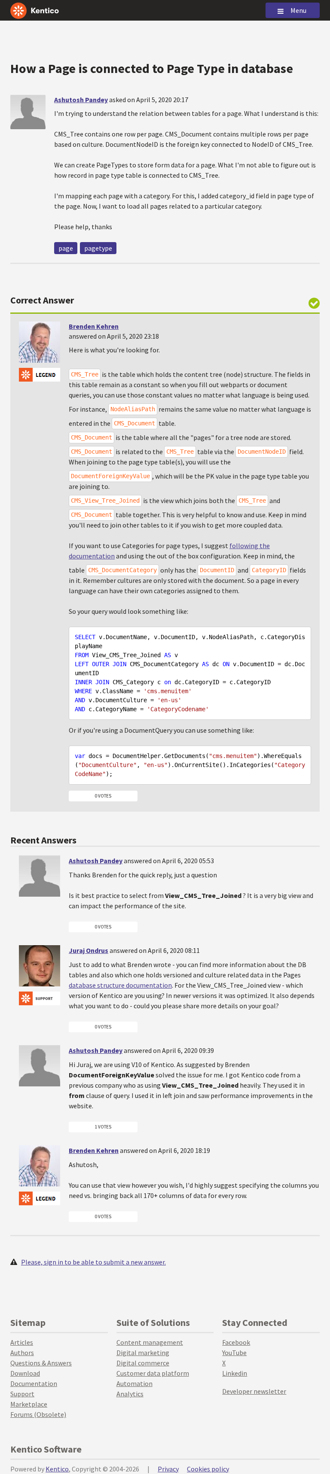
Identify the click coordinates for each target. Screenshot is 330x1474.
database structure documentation (120, 985)
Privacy (168, 1469)
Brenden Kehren (94, 326)
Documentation (33, 1383)
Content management (149, 1342)
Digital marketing (142, 1352)
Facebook (236, 1342)
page (65, 248)
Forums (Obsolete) (38, 1414)
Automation (134, 1383)
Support (22, 1393)
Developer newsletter (254, 1391)
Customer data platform (152, 1373)
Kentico (57, 1469)
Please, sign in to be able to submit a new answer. (93, 1262)
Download (25, 1373)
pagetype (98, 248)
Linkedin (234, 1373)
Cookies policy (208, 1469)
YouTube (234, 1352)
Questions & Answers (41, 1363)
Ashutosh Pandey (81, 99)
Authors (22, 1352)
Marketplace (28, 1404)
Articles (21, 1342)
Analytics (130, 1393)
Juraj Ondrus (88, 950)
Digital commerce (142, 1363)
